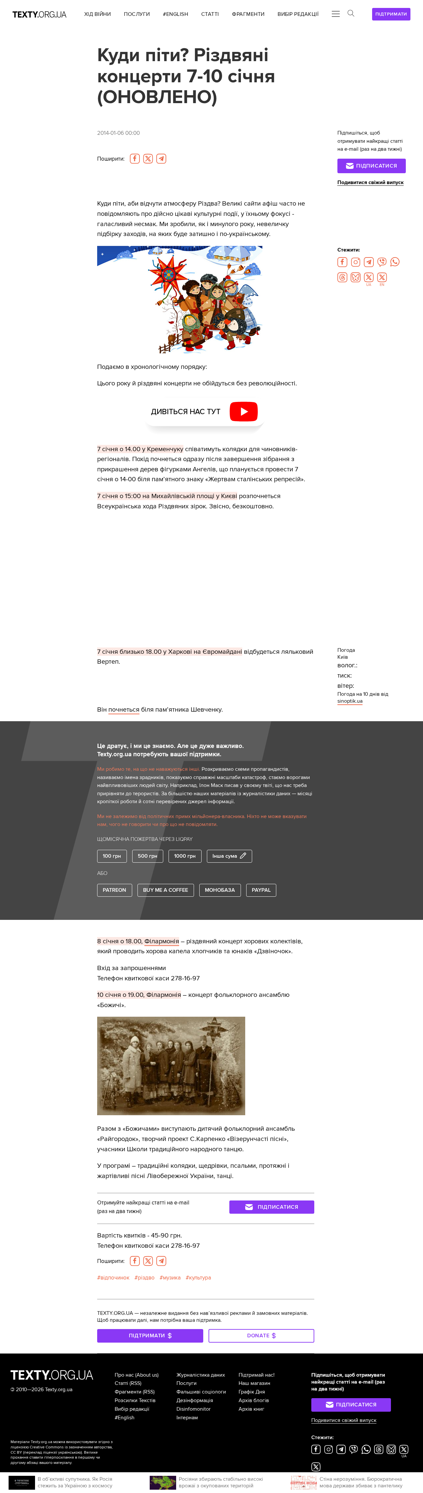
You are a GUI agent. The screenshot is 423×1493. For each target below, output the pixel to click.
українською (69, 1452)
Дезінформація (194, 1400)
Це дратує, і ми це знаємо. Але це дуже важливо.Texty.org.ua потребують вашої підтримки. (170, 750)
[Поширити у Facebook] (135, 159)
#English (125, 1417)
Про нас (124, 1375)
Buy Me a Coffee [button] (165, 890)
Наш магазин (254, 1383)
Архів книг (251, 1409)
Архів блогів (254, 1400)
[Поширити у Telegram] (161, 159)
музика (172, 1277)
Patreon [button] (114, 890)
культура (200, 1277)
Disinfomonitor (193, 1409)
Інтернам (187, 1417)
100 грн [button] (112, 856)
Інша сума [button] (224, 856)
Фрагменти (128, 1392)
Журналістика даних (200, 1375)
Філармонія (161, 941)
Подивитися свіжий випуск (370, 182)
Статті (121, 1383)
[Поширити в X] (148, 159)
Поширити (111, 158)
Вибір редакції (132, 1409)
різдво (146, 1277)
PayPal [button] (261, 890)
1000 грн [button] (185, 856)
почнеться (123, 709)
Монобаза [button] (220, 890)
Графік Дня (252, 1392)
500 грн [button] (147, 856)
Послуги (186, 1383)
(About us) (147, 1375)
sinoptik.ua (350, 701)
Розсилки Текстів (135, 1400)
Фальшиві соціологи (201, 1392)
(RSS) (135, 1383)
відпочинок (115, 1277)
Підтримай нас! (257, 1375)
